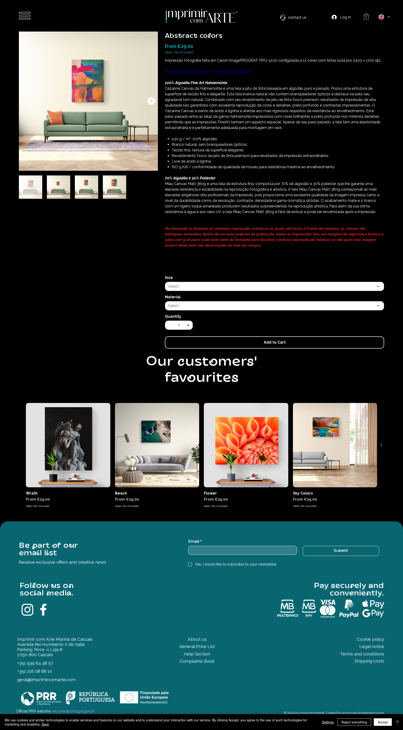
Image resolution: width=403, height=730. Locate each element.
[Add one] (188, 325)
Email (195, 541)
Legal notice (371, 646)
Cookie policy (370, 639)
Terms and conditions (362, 653)
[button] (366, 16)
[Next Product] (381, 445)
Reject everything (354, 722)
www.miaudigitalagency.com (363, 713)
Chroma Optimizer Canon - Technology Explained (207, 71)
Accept (383, 722)
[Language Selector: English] (384, 16)
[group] (201, 455)
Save (45, 724)
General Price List (197, 646)
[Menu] (25, 15)
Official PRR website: (55, 711)
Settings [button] (328, 722)
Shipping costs (369, 660)
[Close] (397, 722)
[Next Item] (151, 101)
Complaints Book (197, 661)
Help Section (197, 653)
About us (197, 639)
